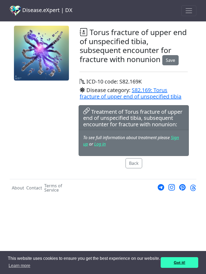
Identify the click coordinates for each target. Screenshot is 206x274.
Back (134, 163)
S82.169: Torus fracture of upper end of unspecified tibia (130, 93)
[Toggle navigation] (188, 10)
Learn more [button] (19, 265)
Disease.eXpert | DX (46, 10)
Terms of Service (53, 188)
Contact (34, 188)
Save (170, 60)
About (18, 188)
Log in (100, 144)
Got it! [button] (179, 262)
